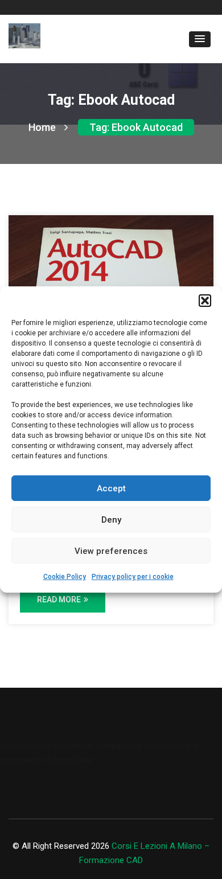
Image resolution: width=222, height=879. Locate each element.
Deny (111, 520)
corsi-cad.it (19, 745)
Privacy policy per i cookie (133, 577)
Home (42, 127)
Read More (59, 599)
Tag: (136, 127)
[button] (205, 300)
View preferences (111, 551)
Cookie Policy (64, 577)
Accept (111, 488)
